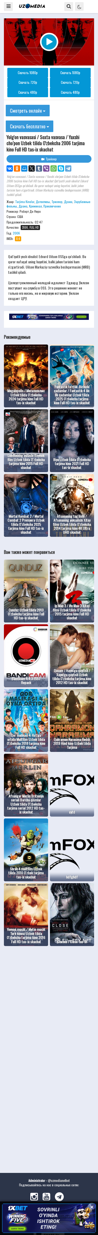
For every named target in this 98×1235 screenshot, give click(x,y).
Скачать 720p (28, 82)
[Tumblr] (39, 168)
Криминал (35, 206)
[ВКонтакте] (10, 168)
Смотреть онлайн (26, 110)
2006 (16, 233)
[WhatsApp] (53, 168)
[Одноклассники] (17, 168)
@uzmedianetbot (59, 1180)
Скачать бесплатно (28, 126)
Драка (68, 201)
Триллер (56, 201)
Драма (23, 206)
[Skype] (61, 168)
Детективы (43, 201)
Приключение (52, 206)
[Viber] (46, 168)
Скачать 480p (27, 92)
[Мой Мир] (24, 168)
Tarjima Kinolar (24, 201)
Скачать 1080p (28, 72)
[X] (31, 168)
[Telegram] (68, 168)
